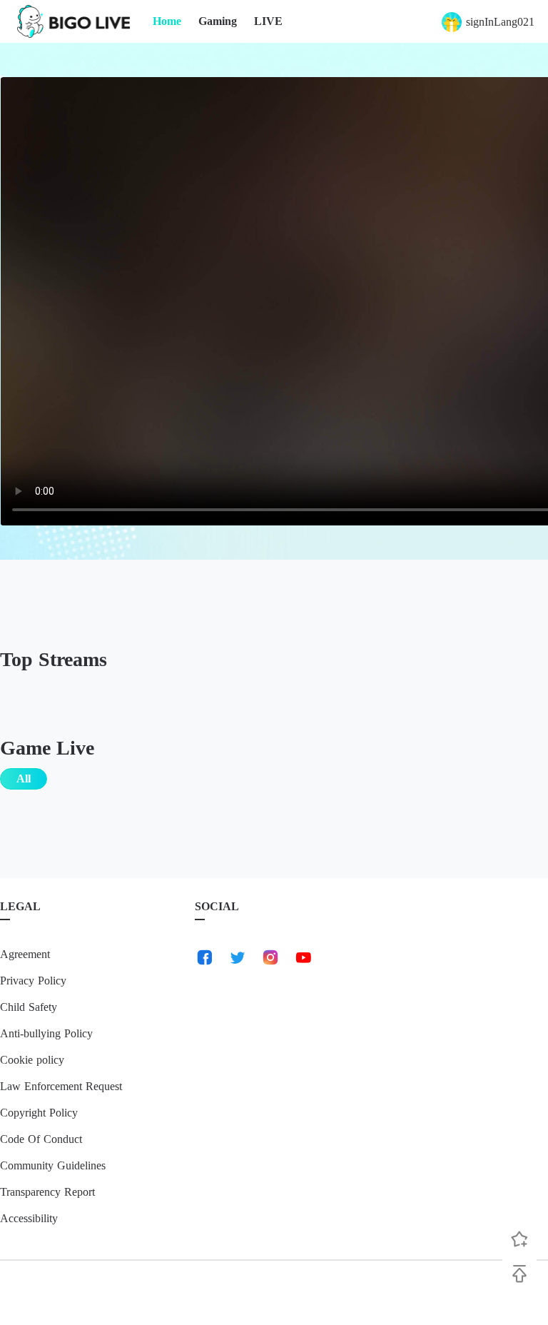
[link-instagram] (270, 957)
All (23, 778)
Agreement (25, 954)
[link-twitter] (238, 957)
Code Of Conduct (41, 1139)
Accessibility (29, 1218)
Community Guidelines (53, 1165)
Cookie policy (32, 1060)
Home (167, 21)
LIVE (268, 21)
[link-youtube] (303, 957)
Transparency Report (47, 1192)
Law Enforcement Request (61, 1086)
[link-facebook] (205, 957)
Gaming (217, 21)
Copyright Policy (39, 1113)
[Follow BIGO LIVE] (519, 1239)
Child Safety (28, 1007)
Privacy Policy (33, 980)
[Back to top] (519, 1273)
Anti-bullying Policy (46, 1033)
